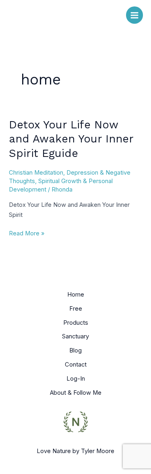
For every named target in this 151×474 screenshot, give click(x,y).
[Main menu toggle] (134, 14)
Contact (76, 364)
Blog (75, 350)
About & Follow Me (75, 392)
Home (75, 294)
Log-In (75, 378)
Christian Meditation (36, 172)
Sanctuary (75, 336)
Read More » (26, 233)
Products (75, 322)
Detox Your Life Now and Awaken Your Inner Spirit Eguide (71, 139)
